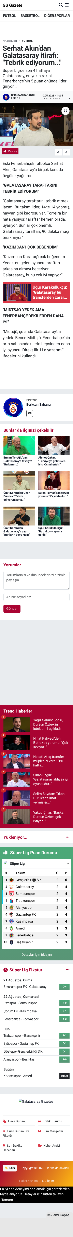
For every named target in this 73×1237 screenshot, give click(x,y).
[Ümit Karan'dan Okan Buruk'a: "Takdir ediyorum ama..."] (19, 480)
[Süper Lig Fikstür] (68, 970)
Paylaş (12, 151)
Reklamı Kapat (58, 1215)
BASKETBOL (30, 15)
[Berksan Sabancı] (13, 407)
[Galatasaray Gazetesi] (36, 1101)
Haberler (10, 40)
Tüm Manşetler (53, 1131)
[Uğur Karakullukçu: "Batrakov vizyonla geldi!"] (54, 516)
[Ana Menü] (67, 5)
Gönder (12, 608)
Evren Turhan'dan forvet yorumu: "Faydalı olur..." (53, 494)
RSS (12, 1168)
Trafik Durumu (52, 1121)
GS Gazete (12, 5)
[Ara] (61, 5)
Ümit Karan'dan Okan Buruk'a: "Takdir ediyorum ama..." (16, 496)
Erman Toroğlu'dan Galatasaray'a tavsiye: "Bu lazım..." (17, 461)
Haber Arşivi (51, 1145)
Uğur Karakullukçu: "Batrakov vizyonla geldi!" (50, 531)
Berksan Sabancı (38, 404)
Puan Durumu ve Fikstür (16, 1133)
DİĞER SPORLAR (57, 15)
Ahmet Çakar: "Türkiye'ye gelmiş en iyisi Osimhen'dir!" (51, 461)
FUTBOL (9, 15)
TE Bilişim (47, 1181)
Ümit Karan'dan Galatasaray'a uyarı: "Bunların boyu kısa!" (16, 531)
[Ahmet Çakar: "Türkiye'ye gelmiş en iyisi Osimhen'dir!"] (54, 445)
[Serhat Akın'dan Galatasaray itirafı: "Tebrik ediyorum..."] (36, 124)
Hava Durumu (17, 1121)
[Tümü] (68, 837)
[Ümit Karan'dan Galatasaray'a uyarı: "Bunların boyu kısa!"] (19, 516)
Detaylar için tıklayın (36, 954)
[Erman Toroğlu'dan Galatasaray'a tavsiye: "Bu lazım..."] (19, 445)
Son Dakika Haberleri (13, 1148)
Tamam (7, 1200)
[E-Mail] (29, 413)
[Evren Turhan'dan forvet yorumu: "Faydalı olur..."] (54, 480)
